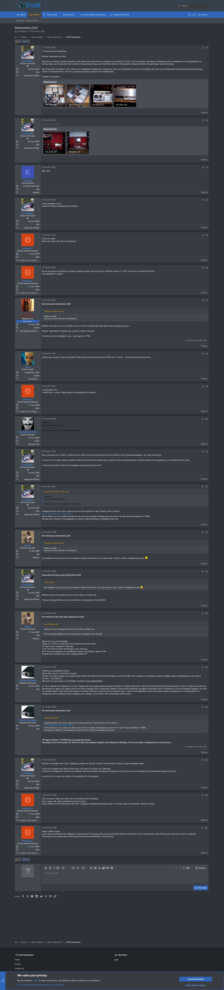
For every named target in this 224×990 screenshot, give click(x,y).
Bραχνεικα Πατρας (31, 75)
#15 (206, 613)
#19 (206, 795)
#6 (207, 268)
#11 (206, 451)
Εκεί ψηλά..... (33, 379)
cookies (35, 980)
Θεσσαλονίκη (33, 444)
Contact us (19, 968)
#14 (206, 571)
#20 (206, 828)
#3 (207, 167)
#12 (206, 487)
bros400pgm (22, 31)
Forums (18, 964)
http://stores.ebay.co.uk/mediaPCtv (57, 514)
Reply (205, 113)
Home (17, 960)
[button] (59, 15)
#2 (207, 120)
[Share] (203, 47)
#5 (207, 235)
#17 (206, 707)
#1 (207, 48)
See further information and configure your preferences (40, 985)
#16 (206, 667)
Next (25, 41)
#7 (207, 300)
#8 (207, 354)
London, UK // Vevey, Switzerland (33, 260)
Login (116, 960)
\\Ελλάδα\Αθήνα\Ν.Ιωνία (30, 331)
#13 (206, 532)
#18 (206, 760)
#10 (206, 419)
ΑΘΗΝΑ (36, 192)
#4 (207, 200)
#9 (207, 386)
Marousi (36, 557)
